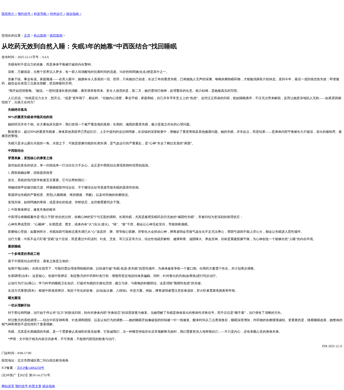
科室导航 (41, 14)
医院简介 (9, 14)
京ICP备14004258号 (30, 367)
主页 (27, 35)
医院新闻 (56, 35)
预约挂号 (25, 14)
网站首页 (8, 386)
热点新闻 (40, 35)
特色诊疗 (57, 14)
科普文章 (35, 386)
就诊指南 (73, 14)
